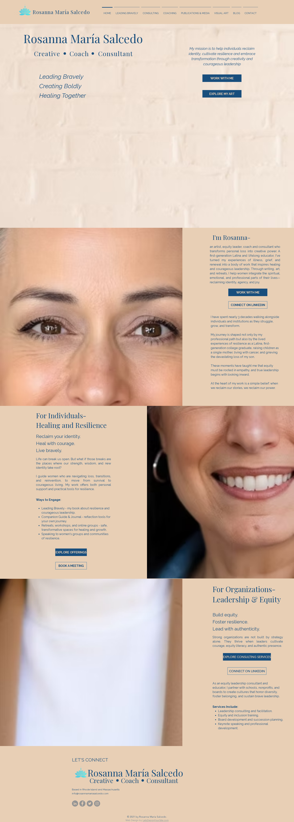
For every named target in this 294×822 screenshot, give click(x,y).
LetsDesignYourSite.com (156, 820)
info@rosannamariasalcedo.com (90, 793)
